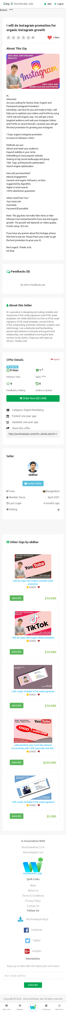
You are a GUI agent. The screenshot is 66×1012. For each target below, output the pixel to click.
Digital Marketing (34, 409)
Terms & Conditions (33, 895)
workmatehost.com (33, 847)
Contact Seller (34, 483)
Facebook (36, 929)
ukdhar (33, 474)
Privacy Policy (33, 900)
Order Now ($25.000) (34, 398)
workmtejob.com (33, 852)
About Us (33, 890)
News (33, 885)
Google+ (36, 950)
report (56, 359)
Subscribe (33, 985)
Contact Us (33, 905)
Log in (61, 4)
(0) (32, 37)
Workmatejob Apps (36, 919)
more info (16, 598)
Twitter (37, 940)
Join (49, 4)
